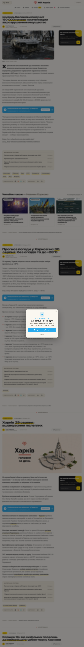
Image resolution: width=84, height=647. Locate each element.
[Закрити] (56, 312)
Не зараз (42, 334)
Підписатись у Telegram (43, 330)
